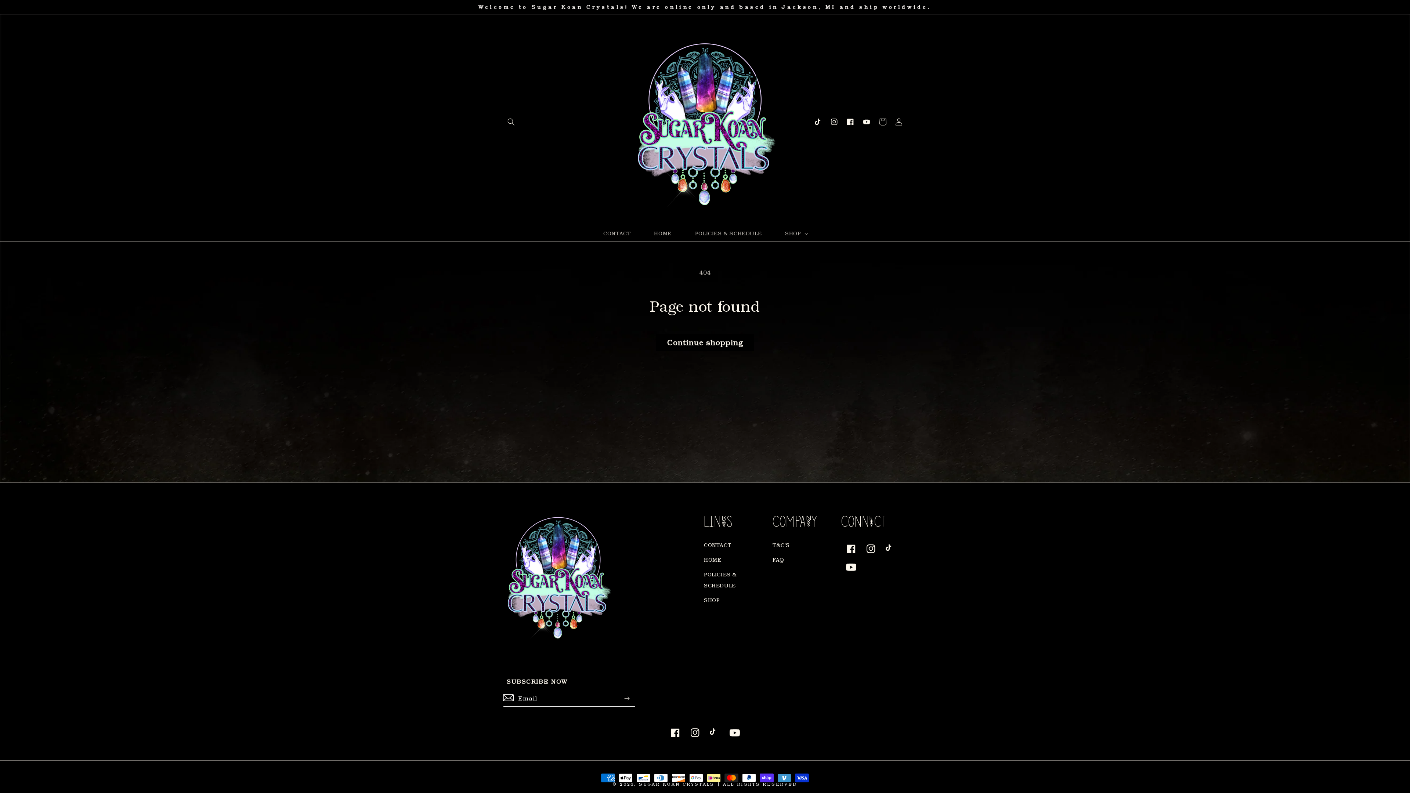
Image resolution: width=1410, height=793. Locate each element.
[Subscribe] (627, 698)
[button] (511, 122)
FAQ (778, 559)
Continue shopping (705, 342)
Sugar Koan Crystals (677, 784)
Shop (712, 600)
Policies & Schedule (720, 580)
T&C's (781, 545)
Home (712, 559)
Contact (717, 545)
